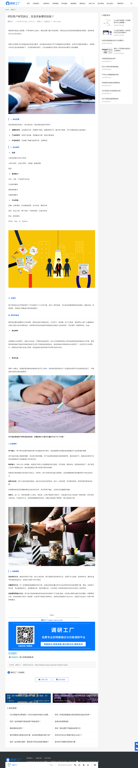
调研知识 (47, 21)
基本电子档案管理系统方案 (64, 742)
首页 (28, 3)
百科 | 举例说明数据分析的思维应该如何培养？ (72, 715)
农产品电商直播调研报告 (110, 99)
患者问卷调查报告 (61, 721)
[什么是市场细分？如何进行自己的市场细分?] (107, 32)
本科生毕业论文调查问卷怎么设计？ (68, 735)
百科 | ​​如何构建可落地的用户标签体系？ (25, 721)
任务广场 (92, 3)
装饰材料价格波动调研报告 (111, 83)
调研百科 (120, 3)
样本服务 (64, 3)
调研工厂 (11, 21)
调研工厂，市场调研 (17, 672)
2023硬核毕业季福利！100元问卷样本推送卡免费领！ (30, 715)
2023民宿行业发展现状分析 (111, 91)
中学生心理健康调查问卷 (110, 74)
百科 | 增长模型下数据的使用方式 (67, 728)
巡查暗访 (46, 3)
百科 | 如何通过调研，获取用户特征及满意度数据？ (29, 742)
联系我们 (30, 758)
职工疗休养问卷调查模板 (110, 66)
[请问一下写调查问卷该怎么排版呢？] (107, 50)
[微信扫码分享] (75, 765)
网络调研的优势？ (16, 728)
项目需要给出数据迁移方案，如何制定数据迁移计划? (29, 735)
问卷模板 (55, 3)
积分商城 (101, 3)
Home (7, 9)
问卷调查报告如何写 (108, 58)
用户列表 (48, 758)
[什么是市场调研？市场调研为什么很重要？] (107, 22)
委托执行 (83, 3)
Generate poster (66, 765)
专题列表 (39, 758)
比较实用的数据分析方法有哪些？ (113, 40)
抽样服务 (74, 3)
